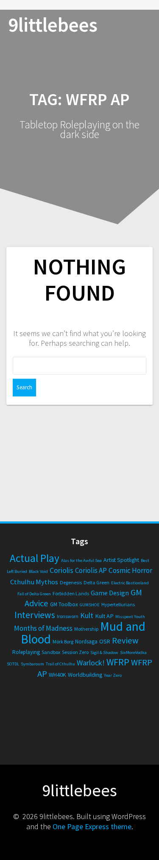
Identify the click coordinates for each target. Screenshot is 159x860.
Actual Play (34, 558)
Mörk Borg (63, 641)
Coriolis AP (91, 570)
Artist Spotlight (121, 560)
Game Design (110, 593)
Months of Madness (43, 628)
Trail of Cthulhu (60, 664)
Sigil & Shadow (104, 652)
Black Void (38, 571)
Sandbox (51, 652)
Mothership (86, 629)
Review (125, 640)
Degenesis (71, 582)
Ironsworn (67, 616)
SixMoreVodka (133, 652)
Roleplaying (26, 652)
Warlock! (91, 662)
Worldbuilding (85, 674)
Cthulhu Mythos (34, 582)
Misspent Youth (130, 616)
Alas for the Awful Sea (81, 560)
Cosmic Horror (130, 570)
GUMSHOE (90, 605)
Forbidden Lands (71, 593)
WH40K (57, 674)
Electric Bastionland (130, 583)
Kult (86, 615)
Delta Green (96, 582)
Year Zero (113, 675)
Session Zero (75, 652)
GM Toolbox (64, 604)
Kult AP (104, 616)
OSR (104, 641)
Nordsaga (86, 641)
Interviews (34, 615)
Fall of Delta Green (34, 594)
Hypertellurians (118, 604)
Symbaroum (32, 664)
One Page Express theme (92, 826)
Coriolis (61, 570)
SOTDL (13, 664)
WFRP (117, 662)
